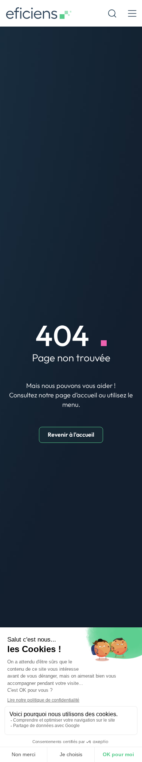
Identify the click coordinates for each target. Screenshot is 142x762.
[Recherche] (112, 13)
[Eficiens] (38, 13)
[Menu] (132, 13)
